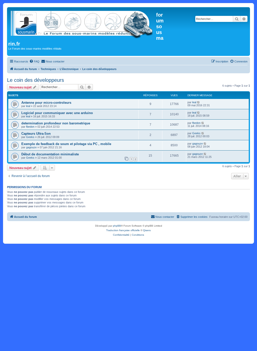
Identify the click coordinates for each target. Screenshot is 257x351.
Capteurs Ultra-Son (36, 133)
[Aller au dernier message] (198, 102)
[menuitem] (34, 61)
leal (28, 106)
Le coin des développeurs (35, 80)
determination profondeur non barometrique (55, 123)
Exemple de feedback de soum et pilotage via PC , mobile (66, 144)
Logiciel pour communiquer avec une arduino (57, 113)
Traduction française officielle (123, 230)
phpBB (117, 225)
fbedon (30, 126)
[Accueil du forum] (82, 23)
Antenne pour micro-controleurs (46, 102)
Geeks (30, 136)
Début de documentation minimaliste (50, 154)
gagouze (31, 147)
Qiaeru (147, 230)
